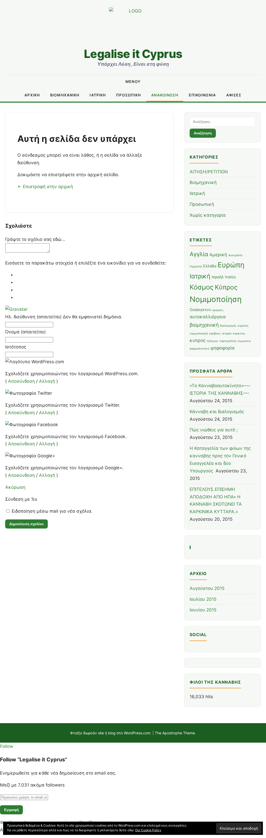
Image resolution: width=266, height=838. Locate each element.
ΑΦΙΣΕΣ (234, 95)
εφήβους (215, 333)
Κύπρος (226, 287)
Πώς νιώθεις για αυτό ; (214, 429)
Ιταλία (230, 277)
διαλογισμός (228, 325)
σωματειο (244, 341)
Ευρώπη (231, 265)
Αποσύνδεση (21, 381)
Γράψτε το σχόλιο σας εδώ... (35, 239)
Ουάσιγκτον (200, 309)
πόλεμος (212, 341)
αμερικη (217, 310)
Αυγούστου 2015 (207, 588)
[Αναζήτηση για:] (222, 121)
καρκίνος (239, 333)
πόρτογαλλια (228, 341)
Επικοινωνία (202, 95)
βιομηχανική (204, 325)
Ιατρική (98, 95)
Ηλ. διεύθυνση (63, 316)
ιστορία (226, 333)
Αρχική (32, 95)
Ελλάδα (209, 266)
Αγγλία (199, 254)
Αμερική (218, 254)
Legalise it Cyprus (133, 54)
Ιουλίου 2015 (203, 599)
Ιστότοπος (15, 346)
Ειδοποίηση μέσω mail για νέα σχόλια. (52, 511)
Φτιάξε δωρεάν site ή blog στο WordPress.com (110, 733)
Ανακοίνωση (164, 95)
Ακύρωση (15, 487)
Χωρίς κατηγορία (208, 215)
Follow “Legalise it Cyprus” (33, 759)
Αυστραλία (235, 255)
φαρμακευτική (199, 348)
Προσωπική (128, 95)
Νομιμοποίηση (216, 299)
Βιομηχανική (64, 95)
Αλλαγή (47, 381)
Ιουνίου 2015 (203, 609)
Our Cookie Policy (148, 830)
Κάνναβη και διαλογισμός (217, 411)
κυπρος (197, 340)
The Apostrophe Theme (175, 733)
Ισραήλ (218, 277)
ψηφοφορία (222, 348)
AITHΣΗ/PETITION (209, 171)
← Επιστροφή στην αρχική (45, 186)
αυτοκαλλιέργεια (208, 316)
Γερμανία (196, 266)
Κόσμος (202, 287)
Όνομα (25, 331)
